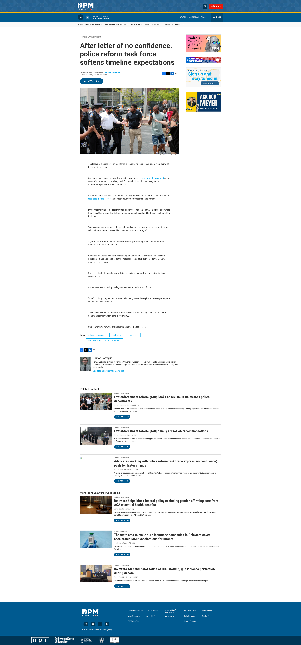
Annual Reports (152, 611)
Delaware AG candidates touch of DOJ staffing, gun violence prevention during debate (164, 571)
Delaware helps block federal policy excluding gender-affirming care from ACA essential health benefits (166, 503)
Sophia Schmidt (120, 469)
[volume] (88, 17)
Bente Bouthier (119, 509)
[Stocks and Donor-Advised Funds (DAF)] (203, 43)
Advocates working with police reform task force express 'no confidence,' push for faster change (165, 463)
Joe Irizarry (118, 543)
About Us (135, 24)
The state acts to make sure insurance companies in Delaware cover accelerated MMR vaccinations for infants (162, 537)
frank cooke (116, 335)
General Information (135, 611)
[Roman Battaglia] (85, 364)
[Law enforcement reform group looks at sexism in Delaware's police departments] (96, 401)
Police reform (132, 335)
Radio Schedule (189, 616)
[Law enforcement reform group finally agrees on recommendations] (96, 436)
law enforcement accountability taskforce (104, 340)
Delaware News (92, 24)
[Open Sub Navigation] (102, 24)
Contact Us (206, 616)
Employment (207, 611)
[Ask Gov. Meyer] (203, 102)
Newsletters (169, 617)
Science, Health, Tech (121, 531)
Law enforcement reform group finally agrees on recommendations (161, 431)
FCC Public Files (133, 621)
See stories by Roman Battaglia (108, 370)
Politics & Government (90, 37)
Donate (217, 6)
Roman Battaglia (112, 72)
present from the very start (151, 178)
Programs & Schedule (115, 24)
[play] (80, 17)
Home (80, 24)
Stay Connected (152, 24)
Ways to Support (173, 24)
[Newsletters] (203, 77)
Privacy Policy (107, 630)
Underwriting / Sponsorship (170, 611)
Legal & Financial (134, 616)
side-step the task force (99, 199)
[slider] (91, 17)
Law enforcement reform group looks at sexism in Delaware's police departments (162, 399)
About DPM (151, 616)
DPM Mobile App (190, 611)
